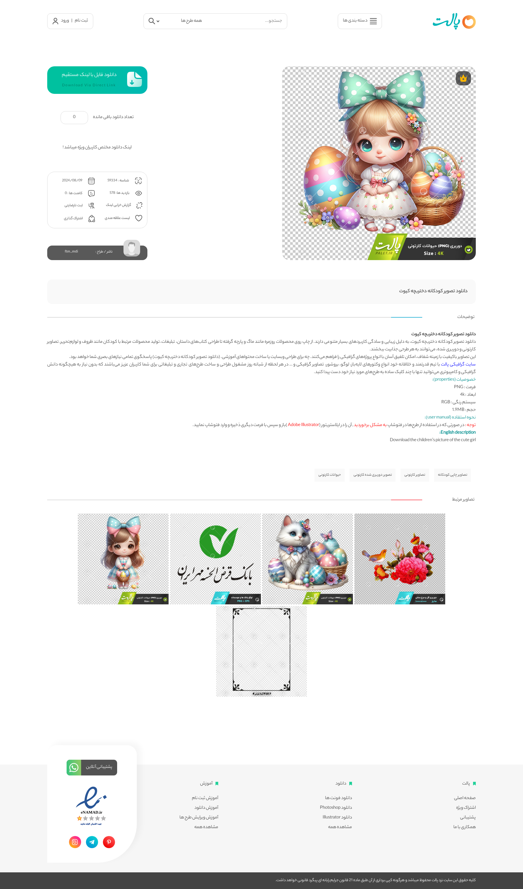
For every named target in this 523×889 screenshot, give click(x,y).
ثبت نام (81, 21)
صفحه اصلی (465, 798)
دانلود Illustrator (337, 817)
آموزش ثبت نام (205, 798)
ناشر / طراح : (104, 252)
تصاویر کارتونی (414, 475)
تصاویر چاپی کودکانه (452, 475)
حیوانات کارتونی (329, 475)
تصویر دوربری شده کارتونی (373, 475)
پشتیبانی (468, 817)
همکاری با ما (464, 827)
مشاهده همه (340, 827)
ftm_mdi (71, 252)
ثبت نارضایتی (74, 205)
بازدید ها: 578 (120, 193)
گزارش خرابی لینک (119, 205)
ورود (65, 21)
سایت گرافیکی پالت (458, 364)
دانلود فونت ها (338, 798)
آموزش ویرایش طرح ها (198, 817)
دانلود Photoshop (336, 808)
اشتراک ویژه (466, 808)
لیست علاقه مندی (117, 218)
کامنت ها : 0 (74, 193)
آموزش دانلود (206, 808)
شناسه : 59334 (118, 180)
